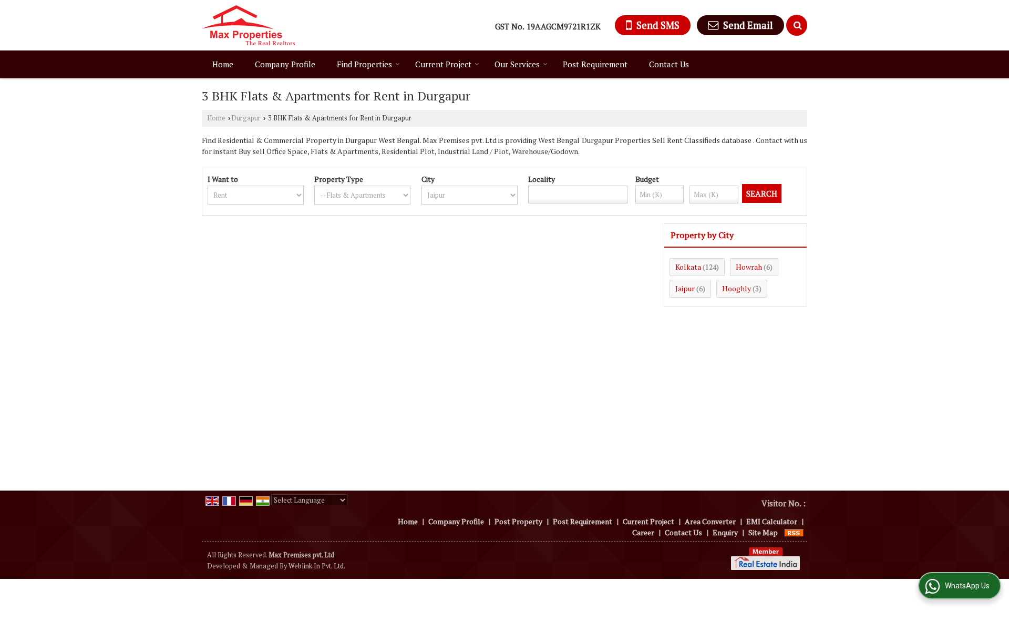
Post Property (518, 521)
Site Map (763, 532)
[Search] (796, 25)
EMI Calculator (771, 521)
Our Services (517, 64)
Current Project (443, 64)
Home (222, 64)
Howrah (749, 267)
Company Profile (285, 64)
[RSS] (794, 532)
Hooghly (736, 288)
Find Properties (364, 64)
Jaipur (685, 288)
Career (643, 532)
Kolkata (688, 267)
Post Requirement (595, 64)
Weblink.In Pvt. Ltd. (317, 566)
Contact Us (669, 64)
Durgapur (246, 118)
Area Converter (710, 521)
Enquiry (725, 532)
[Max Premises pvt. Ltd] (248, 25)
